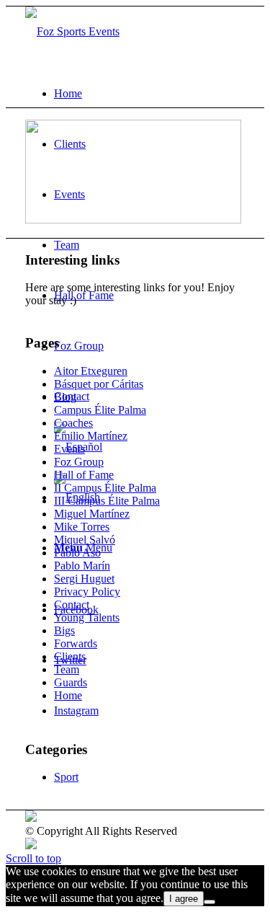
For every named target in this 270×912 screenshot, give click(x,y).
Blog (65, 397)
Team (66, 669)
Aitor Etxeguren (90, 371)
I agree (183, 898)
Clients (70, 656)
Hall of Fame (84, 475)
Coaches (73, 423)
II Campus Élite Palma (105, 488)
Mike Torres (81, 527)
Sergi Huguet (84, 578)
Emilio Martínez (90, 436)
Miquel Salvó (84, 540)
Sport (66, 777)
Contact (71, 604)
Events (69, 449)
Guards (70, 682)
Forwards (75, 643)
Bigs (64, 630)
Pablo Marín (82, 565)
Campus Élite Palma (100, 410)
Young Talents (87, 617)
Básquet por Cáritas (98, 384)
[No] (209, 902)
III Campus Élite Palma (107, 501)
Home (68, 695)
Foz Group (79, 462)
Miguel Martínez (92, 514)
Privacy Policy (87, 591)
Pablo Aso (77, 552)
